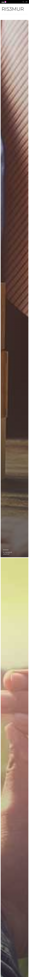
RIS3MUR (5, 550)
